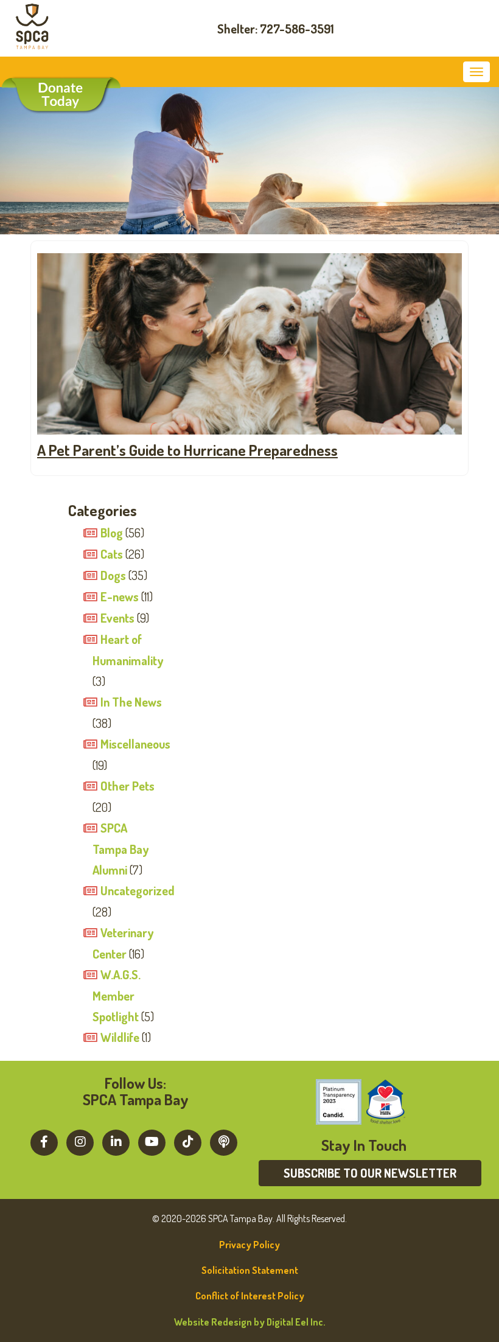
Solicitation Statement (249, 1270)
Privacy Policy (249, 1245)
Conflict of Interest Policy (249, 1296)
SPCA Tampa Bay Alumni (120, 849)
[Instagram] (80, 1141)
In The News (131, 702)
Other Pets (127, 786)
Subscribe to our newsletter (370, 1173)
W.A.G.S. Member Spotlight (116, 995)
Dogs (113, 575)
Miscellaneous (135, 744)
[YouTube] (152, 1141)
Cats (111, 554)
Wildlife (119, 1037)
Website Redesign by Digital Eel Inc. (250, 1322)
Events (117, 618)
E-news (119, 596)
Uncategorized (137, 890)
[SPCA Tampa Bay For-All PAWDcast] (223, 1141)
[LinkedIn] (116, 1141)
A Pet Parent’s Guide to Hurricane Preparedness (187, 450)
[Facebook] (44, 1141)
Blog (111, 532)
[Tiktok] (187, 1141)
